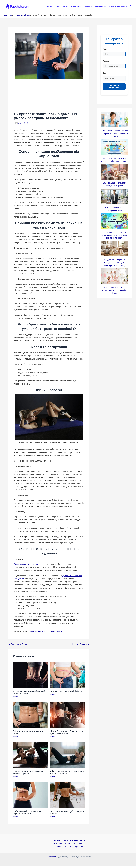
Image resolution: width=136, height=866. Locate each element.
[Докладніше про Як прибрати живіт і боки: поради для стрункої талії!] (67, 715)
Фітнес (27, 15)
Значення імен (101, 6)
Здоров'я (18, 15)
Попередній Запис (17, 644)
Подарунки (76, 6)
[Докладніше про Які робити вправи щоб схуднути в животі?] (67, 795)
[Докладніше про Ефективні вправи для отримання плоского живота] (67, 755)
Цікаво (67, 844)
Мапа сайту (77, 844)
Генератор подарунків (73, 847)
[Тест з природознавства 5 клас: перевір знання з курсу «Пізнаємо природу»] (114, 221)
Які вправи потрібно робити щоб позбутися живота (29, 692)
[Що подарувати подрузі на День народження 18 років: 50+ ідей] (114, 276)
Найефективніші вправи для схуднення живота (27, 812)
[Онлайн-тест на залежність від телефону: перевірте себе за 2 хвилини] (114, 119)
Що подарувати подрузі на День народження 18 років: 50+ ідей (114, 290)
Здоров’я (48, 6)
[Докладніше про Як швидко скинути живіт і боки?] (67, 675)
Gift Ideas (58, 847)
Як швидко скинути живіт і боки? (66, 691)
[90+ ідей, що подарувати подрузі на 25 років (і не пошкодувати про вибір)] (114, 248)
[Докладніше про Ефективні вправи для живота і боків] (30, 715)
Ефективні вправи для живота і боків (28, 732)
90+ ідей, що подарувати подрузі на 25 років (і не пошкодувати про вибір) (114, 263)
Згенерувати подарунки (114, 86)
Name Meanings (118, 6)
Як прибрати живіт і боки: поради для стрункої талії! (66, 732)
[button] (53, 6)
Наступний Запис (80, 644)
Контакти (58, 844)
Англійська (89, 6)
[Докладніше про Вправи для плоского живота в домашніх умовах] (30, 755)
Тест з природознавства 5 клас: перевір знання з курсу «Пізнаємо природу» (114, 235)
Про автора (55, 840)
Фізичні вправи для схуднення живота (45, 631)
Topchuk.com (50, 857)
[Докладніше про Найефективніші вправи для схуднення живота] (30, 795)
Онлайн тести (62, 6)
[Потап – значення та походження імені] (114, 196)
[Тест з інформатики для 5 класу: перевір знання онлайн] (114, 147)
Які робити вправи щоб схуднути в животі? (67, 812)
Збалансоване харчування (26, 564)
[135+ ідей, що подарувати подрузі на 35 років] (114, 172)
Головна (8, 15)
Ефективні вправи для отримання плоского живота (67, 772)
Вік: (104, 73)
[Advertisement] (49, 95)
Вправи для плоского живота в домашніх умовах (28, 772)
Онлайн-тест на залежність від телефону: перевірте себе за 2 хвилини (114, 134)
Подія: (106, 61)
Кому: (105, 49)
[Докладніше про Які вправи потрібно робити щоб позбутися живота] (30, 675)
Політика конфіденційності (73, 840)
